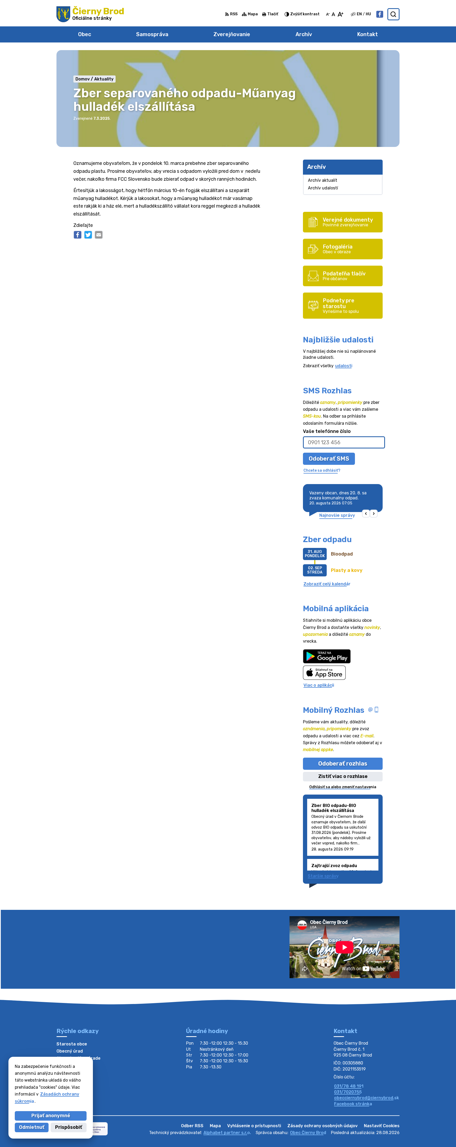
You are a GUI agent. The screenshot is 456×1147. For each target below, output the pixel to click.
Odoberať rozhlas (342, 763)
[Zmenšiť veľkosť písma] (328, 14)
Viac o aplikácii (318, 685)
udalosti (343, 365)
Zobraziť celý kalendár (326, 583)
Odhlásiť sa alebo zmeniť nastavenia (342, 787)
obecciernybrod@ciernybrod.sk (366, 1097)
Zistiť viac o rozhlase (343, 776)
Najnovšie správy (337, 515)
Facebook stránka (353, 1103)
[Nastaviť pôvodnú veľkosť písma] (333, 14)
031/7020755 (348, 1092)
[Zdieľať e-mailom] (98, 235)
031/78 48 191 (348, 1086)
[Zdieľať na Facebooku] (77, 235)
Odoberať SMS (329, 458)
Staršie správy (323, 875)
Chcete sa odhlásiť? (321, 470)
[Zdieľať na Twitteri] (88, 235)
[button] (366, 513)
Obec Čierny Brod (308, 1132)
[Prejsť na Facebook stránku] (379, 14)
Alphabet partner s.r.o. (227, 1132)
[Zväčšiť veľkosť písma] (340, 14)
